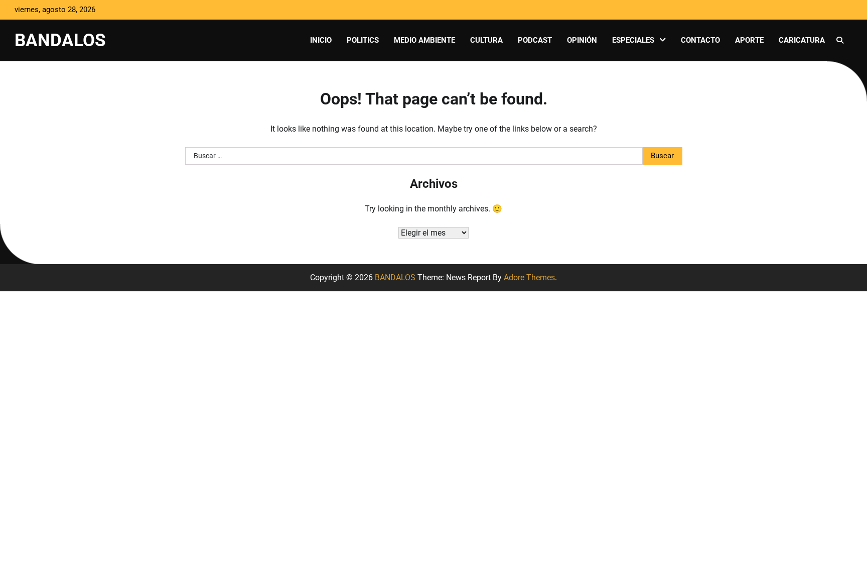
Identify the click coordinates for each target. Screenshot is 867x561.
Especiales (633, 40)
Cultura (486, 40)
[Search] (839, 40)
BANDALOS (60, 40)
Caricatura (802, 40)
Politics (363, 40)
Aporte (749, 40)
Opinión (582, 40)
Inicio (321, 40)
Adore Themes (529, 277)
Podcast (535, 40)
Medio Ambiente (424, 40)
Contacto (700, 40)
